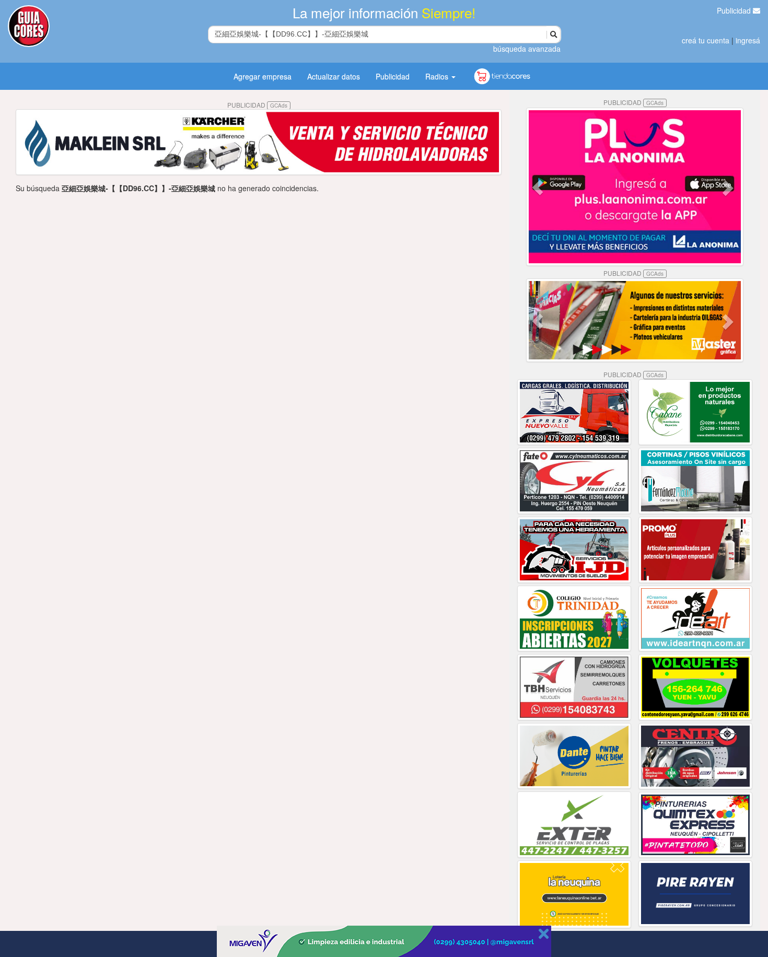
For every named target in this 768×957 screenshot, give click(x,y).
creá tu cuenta (705, 40)
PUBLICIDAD (257, 104)
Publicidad (735, 10)
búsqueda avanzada (527, 48)
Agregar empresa (263, 76)
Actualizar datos (333, 76)
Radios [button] (437, 76)
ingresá (748, 40)
